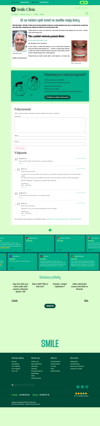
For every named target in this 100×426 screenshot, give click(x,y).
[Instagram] (82, 386)
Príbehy (36, 14)
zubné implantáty (33, 40)
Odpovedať (21, 163)
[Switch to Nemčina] (82, 8)
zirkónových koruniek (42, 40)
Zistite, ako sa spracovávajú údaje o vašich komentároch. (64, 219)
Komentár (18, 116)
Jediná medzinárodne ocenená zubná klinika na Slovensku (79, 286)
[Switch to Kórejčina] (86, 8)
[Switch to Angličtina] (79, 8)
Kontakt (42, 14)
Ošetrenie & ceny (25, 14)
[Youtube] (86, 386)
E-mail (17, 141)
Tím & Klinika (15, 14)
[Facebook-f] (78, 386)
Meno (17, 135)
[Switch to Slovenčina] (76, 8)
